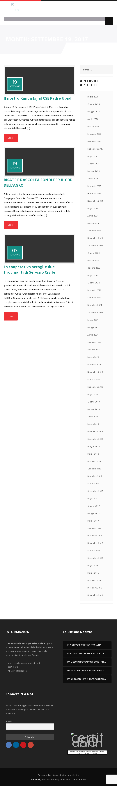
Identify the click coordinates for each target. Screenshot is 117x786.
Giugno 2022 (93, 282)
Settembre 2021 (95, 312)
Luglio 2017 (92, 498)
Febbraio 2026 (94, 134)
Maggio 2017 (93, 513)
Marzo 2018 (93, 453)
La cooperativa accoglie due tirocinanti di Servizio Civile (29, 269)
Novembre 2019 (95, 372)
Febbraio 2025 (94, 186)
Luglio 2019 (92, 394)
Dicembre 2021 (94, 305)
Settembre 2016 (95, 558)
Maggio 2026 (93, 111)
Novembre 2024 (95, 200)
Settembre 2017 (95, 491)
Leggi (10, 138)
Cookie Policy (59, 775)
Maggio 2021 (93, 327)
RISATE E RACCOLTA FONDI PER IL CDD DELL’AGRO (38, 182)
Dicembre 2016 (94, 535)
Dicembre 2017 (94, 476)
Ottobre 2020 (93, 349)
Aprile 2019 (92, 416)
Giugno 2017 (93, 506)
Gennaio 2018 (94, 468)
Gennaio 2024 (94, 230)
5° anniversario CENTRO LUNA (84, 644)
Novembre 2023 (95, 238)
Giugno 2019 (93, 401)
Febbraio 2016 (94, 580)
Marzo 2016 (93, 572)
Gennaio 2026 (94, 141)
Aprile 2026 (92, 119)
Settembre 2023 (95, 245)
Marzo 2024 (93, 223)
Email (9, 721)
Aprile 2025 (92, 178)
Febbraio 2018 (94, 461)
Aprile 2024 (92, 215)
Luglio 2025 (92, 156)
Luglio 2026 (92, 96)
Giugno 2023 (93, 253)
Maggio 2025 (93, 171)
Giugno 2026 (93, 104)
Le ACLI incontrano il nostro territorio (91, 653)
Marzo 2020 (93, 357)
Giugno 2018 (93, 446)
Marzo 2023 (93, 260)
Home (79, 48)
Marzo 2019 (93, 424)
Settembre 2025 (95, 148)
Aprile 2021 (92, 334)
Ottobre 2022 (93, 267)
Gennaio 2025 (94, 193)
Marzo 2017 (93, 520)
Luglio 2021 (92, 320)
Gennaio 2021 (94, 342)
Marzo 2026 (93, 126)
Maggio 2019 (93, 409)
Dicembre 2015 (94, 587)
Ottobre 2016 (93, 550)
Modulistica (73, 775)
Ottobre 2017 (93, 483)
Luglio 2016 (92, 565)
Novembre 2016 (95, 543)
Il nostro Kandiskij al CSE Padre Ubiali (38, 98)
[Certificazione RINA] (87, 740)
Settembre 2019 (95, 386)
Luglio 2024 (92, 208)
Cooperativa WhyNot (52, 779)
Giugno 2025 (93, 163)
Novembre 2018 (95, 431)
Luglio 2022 (92, 275)
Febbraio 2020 (94, 364)
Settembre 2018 (95, 439)
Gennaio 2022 (94, 297)
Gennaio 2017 (94, 528)
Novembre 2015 (95, 595)
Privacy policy (44, 775)
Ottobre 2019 (93, 379)
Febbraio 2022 (94, 290)
